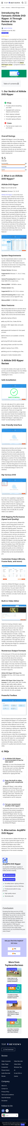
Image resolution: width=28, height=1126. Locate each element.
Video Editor (17, 1064)
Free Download (8, 1049)
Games (16, 1076)
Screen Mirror (18, 1073)
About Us (4, 1085)
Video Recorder (18, 1061)
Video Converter (11, 969)
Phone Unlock (5, 1070)
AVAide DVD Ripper (6, 195)
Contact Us (4, 1088)
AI (14, 1070)
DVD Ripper (5, 33)
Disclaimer (4, 1100)
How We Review (5, 1097)
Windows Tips (18, 1067)
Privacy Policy (5, 1091)
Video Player (5, 1064)
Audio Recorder (5, 1073)
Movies (3, 1076)
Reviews (8, 7)
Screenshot (4, 1067)
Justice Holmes (8, 28)
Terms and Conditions (7, 1094)
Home (2, 7)
